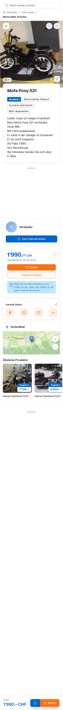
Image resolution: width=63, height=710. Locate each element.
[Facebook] (10, 312)
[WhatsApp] (24, 312)
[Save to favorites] (57, 26)
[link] (15, 17)
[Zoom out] (55, 347)
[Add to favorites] (55, 253)
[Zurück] (6, 26)
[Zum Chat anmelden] (35, 703)
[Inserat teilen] (49, 26)
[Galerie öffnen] (57, 79)
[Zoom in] (55, 339)
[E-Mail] (38, 312)
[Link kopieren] (53, 312)
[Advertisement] (31, 192)
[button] (31, 339)
